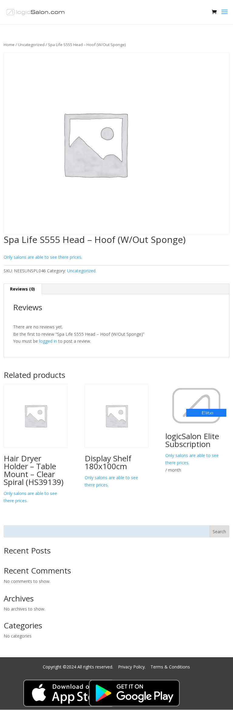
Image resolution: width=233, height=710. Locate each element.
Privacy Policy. (132, 667)
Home (9, 44)
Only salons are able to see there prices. (43, 257)
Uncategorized (31, 44)
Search (219, 531)
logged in (48, 341)
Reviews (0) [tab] (22, 289)
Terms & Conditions (170, 667)
